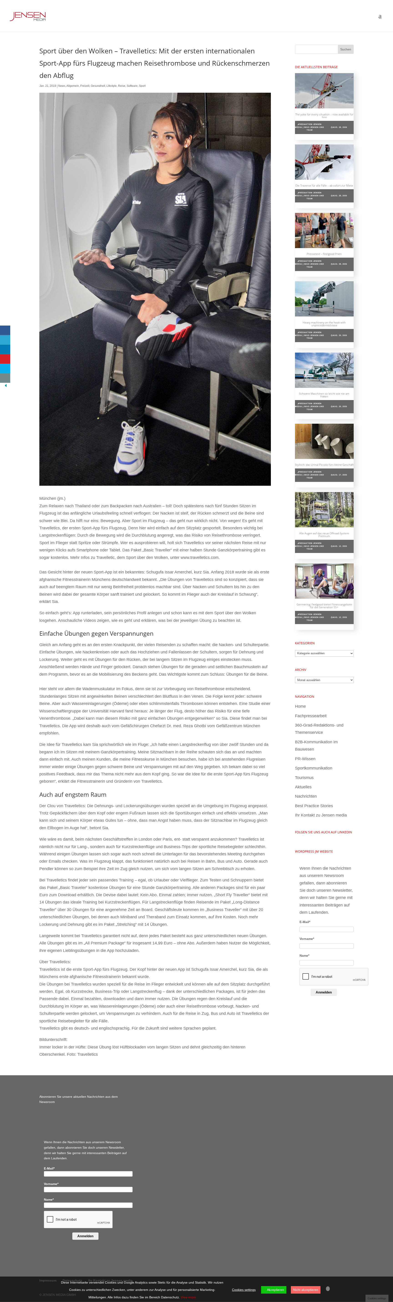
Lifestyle (111, 85)
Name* (304, 955)
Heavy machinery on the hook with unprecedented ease (324, 324)
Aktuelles (303, 787)
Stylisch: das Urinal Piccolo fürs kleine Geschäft (324, 465)
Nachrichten (306, 796)
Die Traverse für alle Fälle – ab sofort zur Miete (324, 185)
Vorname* (307, 939)
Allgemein (72, 85)
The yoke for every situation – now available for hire (324, 115)
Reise (121, 85)
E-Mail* (305, 922)
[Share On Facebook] (5, 330)
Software (132, 85)
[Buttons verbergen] (5, 386)
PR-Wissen (305, 759)
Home (300, 706)
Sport (142, 85)
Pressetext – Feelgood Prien (324, 254)
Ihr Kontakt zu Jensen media (321, 815)
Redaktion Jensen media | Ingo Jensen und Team (309, 127)
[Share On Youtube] (5, 359)
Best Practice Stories (314, 806)
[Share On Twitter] (5, 340)
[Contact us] (5, 378)
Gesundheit (98, 85)
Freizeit (84, 85)
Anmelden (324, 992)
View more (188, 1297)
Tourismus (304, 777)
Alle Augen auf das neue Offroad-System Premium (324, 534)
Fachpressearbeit (311, 716)
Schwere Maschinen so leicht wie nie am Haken (324, 395)
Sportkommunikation (313, 768)
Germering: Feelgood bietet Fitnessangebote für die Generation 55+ (324, 605)
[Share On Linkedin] (5, 349)
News (61, 85)
